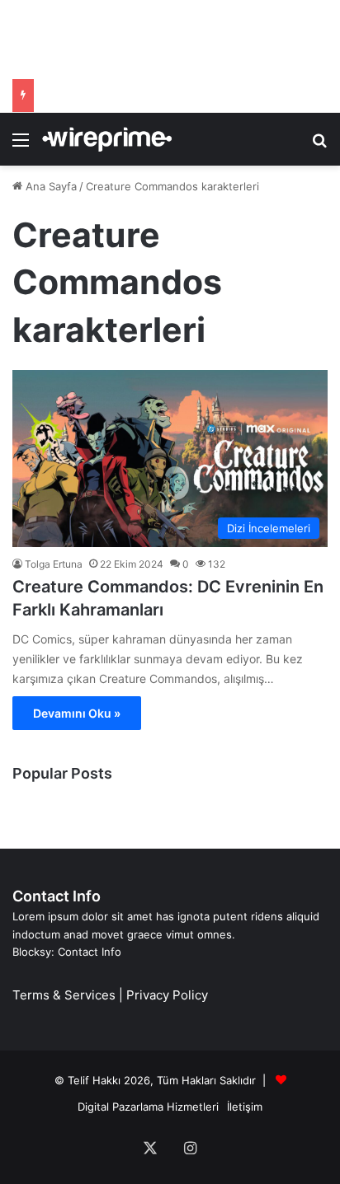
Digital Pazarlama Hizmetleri (148, 1106)
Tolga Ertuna (54, 564)
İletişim (244, 1106)
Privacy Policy (167, 995)
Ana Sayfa (49, 186)
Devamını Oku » (76, 713)
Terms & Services (64, 995)
